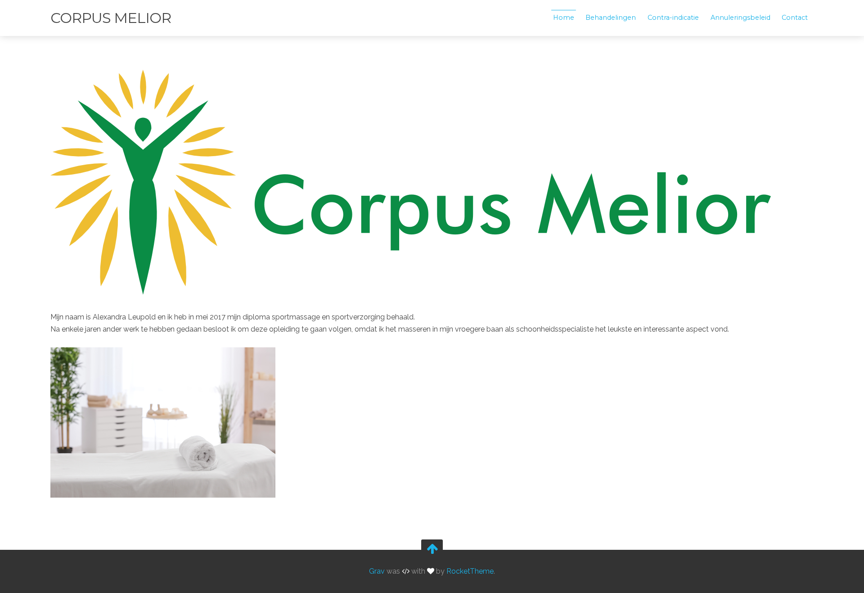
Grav (377, 571)
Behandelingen (610, 17)
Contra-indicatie (673, 17)
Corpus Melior (110, 18)
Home (563, 17)
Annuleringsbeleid (740, 17)
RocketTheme (470, 571)
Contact (795, 17)
